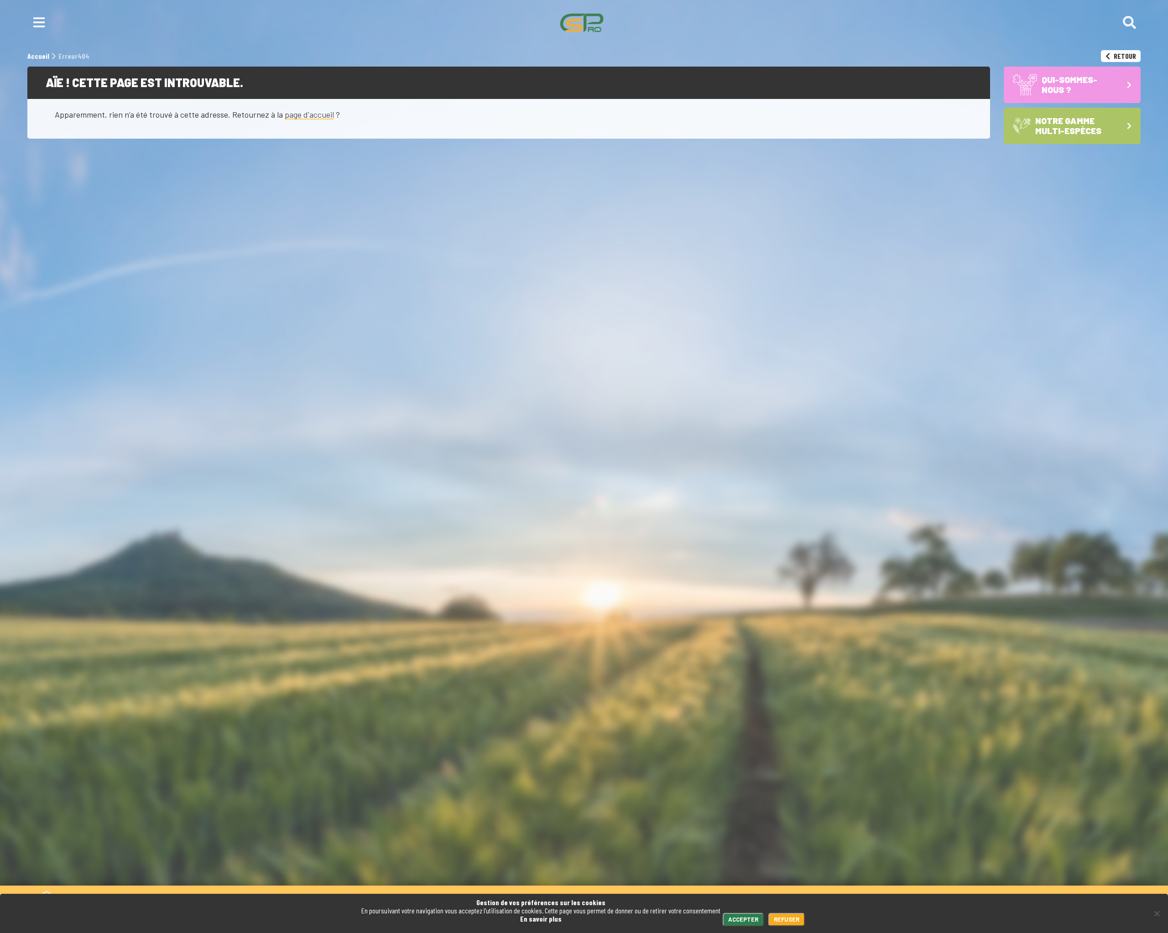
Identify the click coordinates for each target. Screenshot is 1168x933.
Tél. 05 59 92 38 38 (226, 838)
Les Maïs (715, 850)
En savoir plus (541, 918)
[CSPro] (582, 23)
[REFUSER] (1156, 913)
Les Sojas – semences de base (753, 867)
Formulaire (296, 838)
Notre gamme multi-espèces (748, 838)
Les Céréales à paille (736, 859)
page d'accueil (309, 114)
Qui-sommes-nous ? (663, 867)
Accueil (609, 867)
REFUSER (786, 919)
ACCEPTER (743, 919)
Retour (1124, 56)
